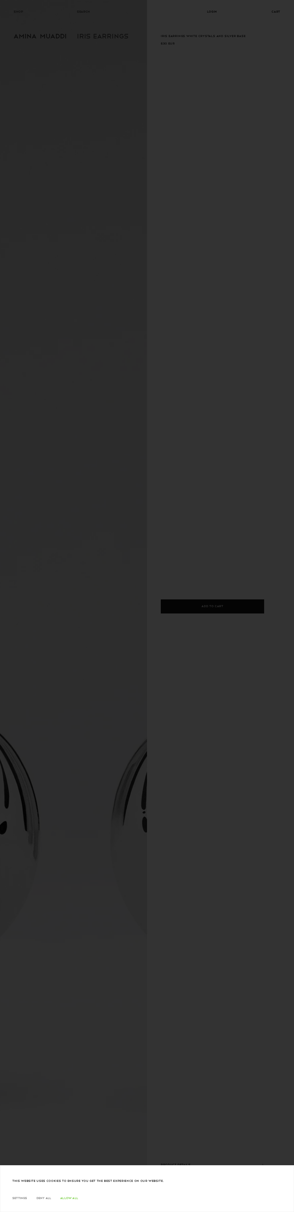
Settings (19, 1197)
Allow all (69, 1197)
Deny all (43, 1197)
